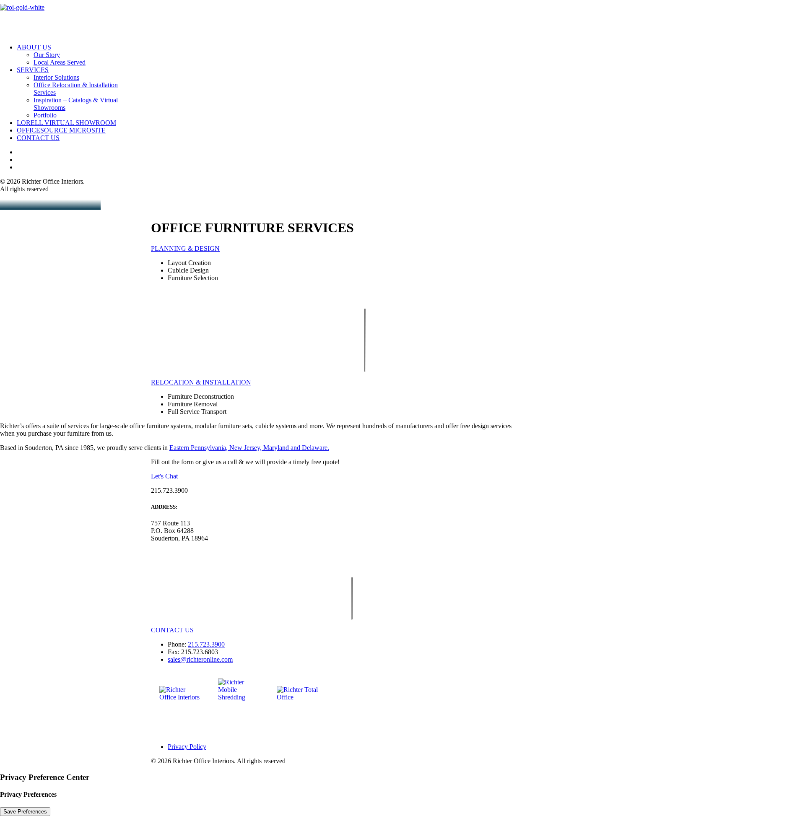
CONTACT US (172, 630)
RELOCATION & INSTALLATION (201, 382)
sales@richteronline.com (200, 659)
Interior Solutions (56, 77)
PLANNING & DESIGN (185, 248)
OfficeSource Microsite (61, 130)
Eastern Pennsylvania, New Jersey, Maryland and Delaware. (249, 447)
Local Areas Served (60, 62)
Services (33, 69)
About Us (34, 47)
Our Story (47, 54)
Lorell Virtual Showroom (66, 122)
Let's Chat (164, 476)
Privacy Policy (187, 746)
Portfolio (45, 115)
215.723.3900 (206, 644)
